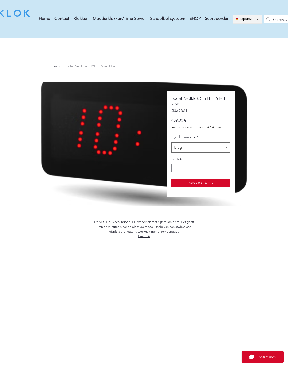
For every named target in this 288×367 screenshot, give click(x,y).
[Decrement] (175, 168)
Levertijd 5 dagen (209, 127)
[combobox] (200, 147)
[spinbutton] (181, 168)
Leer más (144, 236)
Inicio (57, 66)
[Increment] (187, 168)
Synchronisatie (184, 137)
